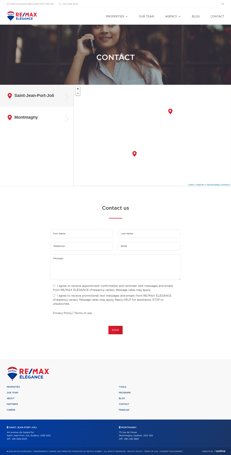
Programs (125, 393)
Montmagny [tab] (26, 117)
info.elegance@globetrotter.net (32, 4)
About (11, 398)
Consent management (171, 451)
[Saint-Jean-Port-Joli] (170, 111)
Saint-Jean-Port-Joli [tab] (34, 95)
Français (124, 410)
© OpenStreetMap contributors (217, 184)
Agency (171, 16)
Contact (217, 16)
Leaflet (191, 184)
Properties (115, 16)
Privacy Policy (62, 313)
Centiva (219, 451)
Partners (12, 404)
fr (222, 4)
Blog (196, 16)
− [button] (78, 93)
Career (11, 410)
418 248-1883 (131, 439)
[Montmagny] (134, 154)
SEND (115, 330)
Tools (122, 387)
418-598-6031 (70, 4)
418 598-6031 (19, 439)
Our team (146, 16)
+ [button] (78, 88)
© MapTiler (199, 184)
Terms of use (83, 313)
